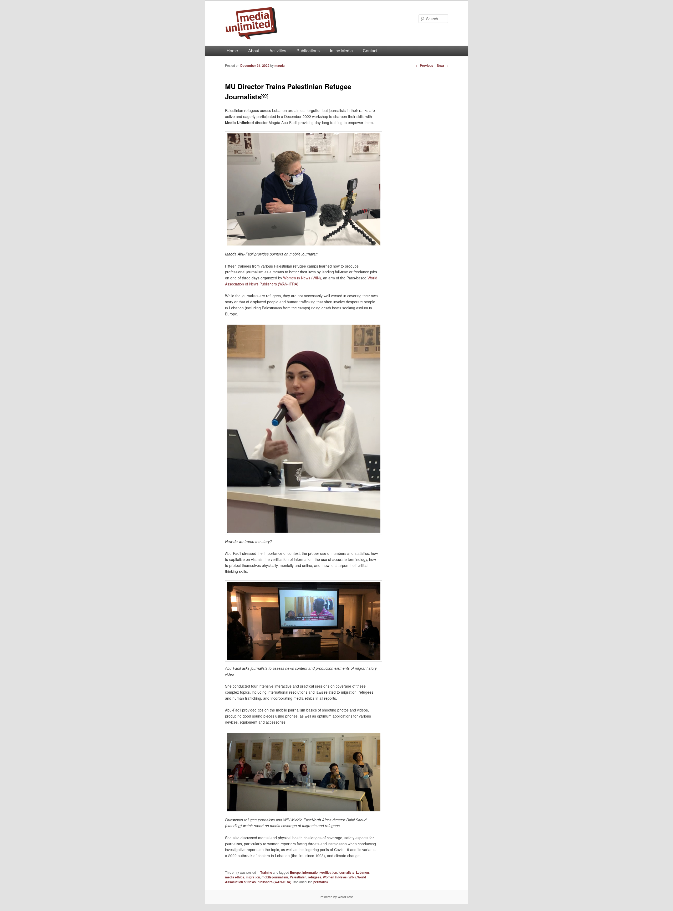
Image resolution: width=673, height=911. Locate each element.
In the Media (341, 51)
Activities (277, 51)
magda (279, 65)
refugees (314, 877)
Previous (424, 65)
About (253, 51)
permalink (320, 881)
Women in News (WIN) (302, 277)
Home (232, 51)
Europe (295, 872)
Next (442, 65)
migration (253, 877)
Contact (370, 51)
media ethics (234, 877)
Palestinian (298, 877)
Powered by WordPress (336, 896)
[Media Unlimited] (301, 23)
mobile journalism (275, 877)
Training (266, 872)
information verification (319, 872)
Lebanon (362, 872)
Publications (308, 51)
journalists (346, 872)
